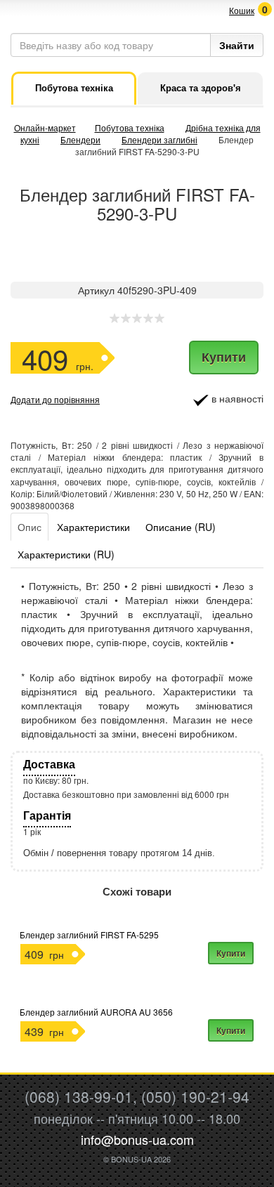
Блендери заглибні (159, 139)
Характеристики (93, 527)
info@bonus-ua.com (137, 1139)
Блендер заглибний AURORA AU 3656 (96, 1012)
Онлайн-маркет (45, 127)
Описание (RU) (180, 527)
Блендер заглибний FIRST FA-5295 (89, 934)
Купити (224, 357)
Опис (29, 527)
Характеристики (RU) (66, 554)
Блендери (80, 139)
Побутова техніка (129, 127)
